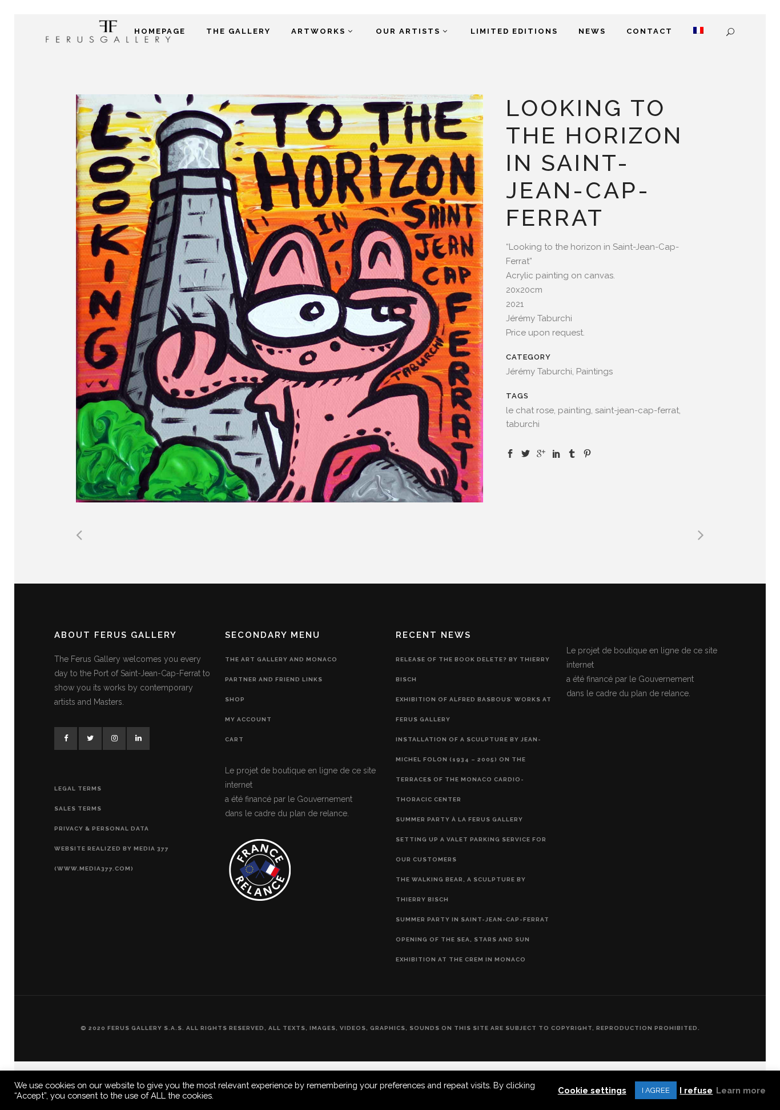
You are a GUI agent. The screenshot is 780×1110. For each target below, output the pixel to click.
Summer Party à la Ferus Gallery (459, 819)
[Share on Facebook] (510, 453)
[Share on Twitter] (525, 453)
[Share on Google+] (541, 453)
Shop (235, 699)
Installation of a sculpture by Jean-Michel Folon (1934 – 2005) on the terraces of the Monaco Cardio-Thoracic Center (468, 769)
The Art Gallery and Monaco (281, 659)
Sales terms (78, 808)
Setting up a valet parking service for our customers (471, 849)
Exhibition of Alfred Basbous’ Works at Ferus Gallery (474, 709)
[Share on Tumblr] (572, 453)
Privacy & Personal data (101, 828)
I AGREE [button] (656, 1090)
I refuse (696, 1090)
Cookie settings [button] (592, 1090)
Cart (234, 739)
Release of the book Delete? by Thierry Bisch (473, 669)
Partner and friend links (274, 679)
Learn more (741, 1090)
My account (248, 719)
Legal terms (78, 788)
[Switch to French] (698, 31)
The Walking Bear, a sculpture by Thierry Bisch (461, 889)
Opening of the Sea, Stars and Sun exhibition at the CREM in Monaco (463, 949)
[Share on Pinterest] (587, 453)
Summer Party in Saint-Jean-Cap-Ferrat (472, 919)
